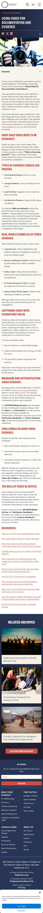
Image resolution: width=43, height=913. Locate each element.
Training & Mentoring (9, 806)
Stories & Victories (8, 844)
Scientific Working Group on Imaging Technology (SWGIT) (21, 552)
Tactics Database (30, 799)
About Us (28, 827)
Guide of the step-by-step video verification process (19, 605)
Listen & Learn (8, 827)
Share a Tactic (29, 811)
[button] (40, 892)
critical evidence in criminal (12, 126)
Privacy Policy (21, 910)
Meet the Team (29, 834)
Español (4, 852)
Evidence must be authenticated (24, 390)
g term (21, 591)
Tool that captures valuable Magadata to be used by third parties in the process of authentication (21, 597)
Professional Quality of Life (21, 881)
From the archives (12, 13)
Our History (28, 830)
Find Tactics (30, 792)
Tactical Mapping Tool (9, 814)
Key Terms (5, 802)
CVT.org (21, 887)
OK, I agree (21, 906)
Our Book (27, 807)
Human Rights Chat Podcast (8, 831)
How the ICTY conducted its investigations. (19, 576)
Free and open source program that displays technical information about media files (19, 582)
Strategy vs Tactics (30, 795)
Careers (26, 838)
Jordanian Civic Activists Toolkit (10, 818)
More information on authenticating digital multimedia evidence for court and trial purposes (21, 544)
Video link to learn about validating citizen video (21, 533)
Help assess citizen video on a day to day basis (20, 538)
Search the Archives (8, 848)
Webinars (4, 837)
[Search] (27, 4)
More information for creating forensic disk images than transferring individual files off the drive (20, 561)
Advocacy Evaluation (9, 810)
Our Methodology (7, 798)
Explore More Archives (21, 751)
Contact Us (28, 842)
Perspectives (6, 840)
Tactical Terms (29, 803)
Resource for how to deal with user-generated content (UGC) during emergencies (20, 570)
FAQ (25, 846)
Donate (26, 849)
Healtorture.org (21, 874)
